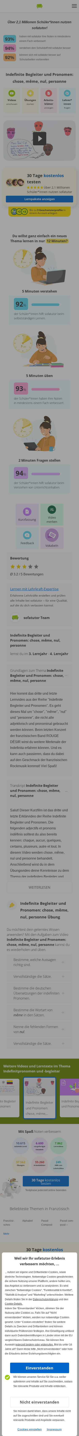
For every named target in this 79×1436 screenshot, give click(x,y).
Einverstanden (39, 1367)
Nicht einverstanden (39, 1402)
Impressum (54, 1429)
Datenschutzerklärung (45, 1299)
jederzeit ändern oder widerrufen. (34, 1344)
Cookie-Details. (14, 1303)
